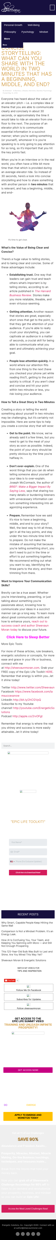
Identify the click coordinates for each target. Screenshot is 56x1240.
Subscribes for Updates (29, 999)
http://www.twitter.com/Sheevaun (33, 687)
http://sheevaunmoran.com (22, 667)
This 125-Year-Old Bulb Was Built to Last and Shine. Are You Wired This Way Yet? (27, 953)
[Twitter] (23, 1234)
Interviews (32, 91)
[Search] (52, 746)
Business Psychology (44, 91)
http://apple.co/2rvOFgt (28, 716)
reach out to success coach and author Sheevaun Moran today (25, 625)
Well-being (34, 25)
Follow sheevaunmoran (29, 1008)
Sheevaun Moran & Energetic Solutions (23, 960)
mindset (43, 32)
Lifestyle (25, 91)
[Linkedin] (28, 1234)
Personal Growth (13, 25)
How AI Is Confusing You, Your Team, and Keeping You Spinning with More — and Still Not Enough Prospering (26, 943)
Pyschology (27, 32)
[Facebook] (18, 1234)
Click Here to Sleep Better (28, 637)
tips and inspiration (29, 971)
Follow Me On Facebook (28, 990)
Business (18, 91)
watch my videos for (28, 968)
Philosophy (10, 32)
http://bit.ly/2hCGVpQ (27, 699)
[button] (52, 7)
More (7, 38)
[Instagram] (38, 1234)
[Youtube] (33, 1234)
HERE (49, 671)
